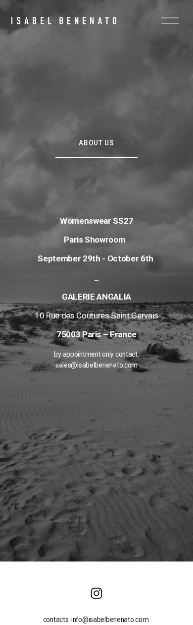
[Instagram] (96, 593)
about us (96, 143)
